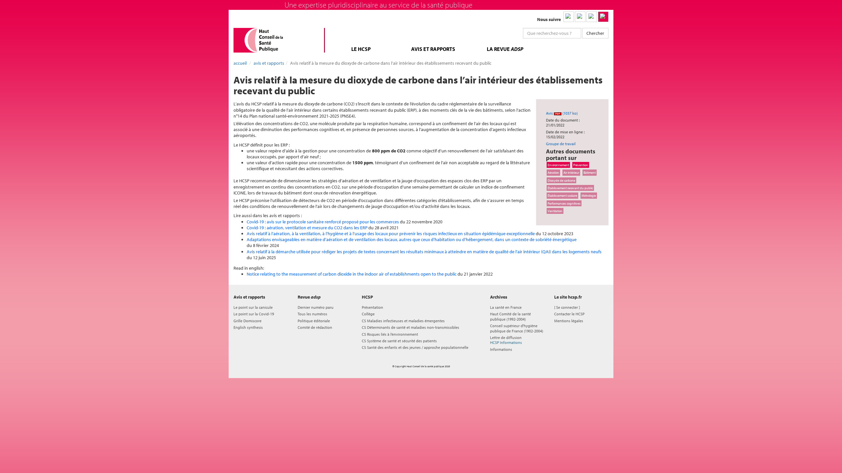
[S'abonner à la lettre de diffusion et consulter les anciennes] (603, 16)
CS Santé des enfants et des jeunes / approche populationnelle (415, 347)
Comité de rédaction (315, 327)
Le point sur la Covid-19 (254, 313)
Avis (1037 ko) (562, 113)
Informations (501, 349)
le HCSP (361, 49)
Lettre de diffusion (506, 340)
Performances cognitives (564, 203)
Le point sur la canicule (253, 307)
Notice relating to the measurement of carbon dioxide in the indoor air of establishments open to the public (352, 274)
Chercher (595, 33)
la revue (505, 49)
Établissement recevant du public (570, 188)
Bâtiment (589, 172)
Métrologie (589, 195)
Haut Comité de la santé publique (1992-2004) (510, 316)
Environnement (558, 165)
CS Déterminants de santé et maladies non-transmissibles (410, 327)
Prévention (580, 165)
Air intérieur (571, 172)
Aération (553, 172)
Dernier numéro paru (316, 307)
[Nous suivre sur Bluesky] (580, 16)
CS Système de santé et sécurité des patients (399, 340)
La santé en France (506, 307)
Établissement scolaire (562, 195)
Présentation (372, 307)
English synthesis (248, 327)
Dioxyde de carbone (561, 180)
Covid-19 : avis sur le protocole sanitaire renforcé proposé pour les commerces (323, 222)
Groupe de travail (561, 143)
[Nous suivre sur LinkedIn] (568, 16)
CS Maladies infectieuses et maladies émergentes (403, 320)
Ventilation (555, 211)
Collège (368, 313)
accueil (240, 63)
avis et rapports (433, 49)
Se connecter (567, 307)
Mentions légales (568, 320)
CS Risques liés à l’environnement (390, 334)
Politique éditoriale (314, 320)
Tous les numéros (312, 313)
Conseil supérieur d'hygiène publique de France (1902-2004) (516, 328)
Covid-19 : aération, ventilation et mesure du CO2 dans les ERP (307, 228)
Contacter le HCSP (569, 313)
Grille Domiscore (247, 320)
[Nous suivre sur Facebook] (591, 16)
